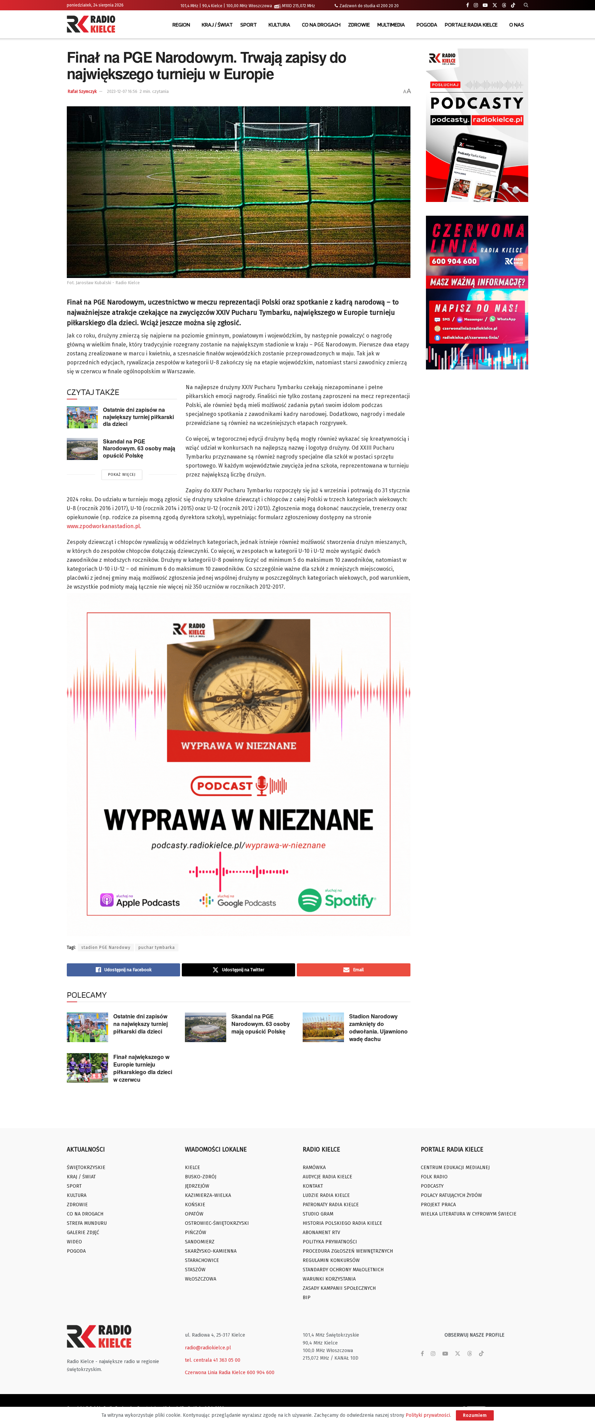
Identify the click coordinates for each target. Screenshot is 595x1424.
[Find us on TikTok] (513, 5)
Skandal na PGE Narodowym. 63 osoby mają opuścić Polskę (139, 448)
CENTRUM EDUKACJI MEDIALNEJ (455, 1167)
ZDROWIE (359, 24)
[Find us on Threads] (504, 5)
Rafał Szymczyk (82, 91)
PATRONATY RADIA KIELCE (331, 1205)
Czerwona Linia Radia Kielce (215, 1372)
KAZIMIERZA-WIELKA (208, 1195)
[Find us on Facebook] (467, 5)
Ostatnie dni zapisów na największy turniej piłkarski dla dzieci (138, 417)
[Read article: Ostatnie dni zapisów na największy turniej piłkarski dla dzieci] (82, 417)
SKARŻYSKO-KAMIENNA (211, 1251)
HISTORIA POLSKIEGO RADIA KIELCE (342, 1223)
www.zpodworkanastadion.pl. (104, 526)
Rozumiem (475, 1415)
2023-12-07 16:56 (122, 91)
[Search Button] (526, 5)
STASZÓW (195, 1270)
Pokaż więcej (122, 474)
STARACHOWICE (202, 1260)
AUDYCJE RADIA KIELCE (327, 1177)
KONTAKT (313, 1186)
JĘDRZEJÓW (197, 1186)
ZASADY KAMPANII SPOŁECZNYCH (339, 1288)
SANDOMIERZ (200, 1242)
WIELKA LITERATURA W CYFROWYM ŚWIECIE (468, 1214)
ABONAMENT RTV (321, 1232)
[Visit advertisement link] (477, 125)
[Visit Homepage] (92, 24)
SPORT (248, 24)
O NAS (516, 24)
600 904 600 (260, 1372)
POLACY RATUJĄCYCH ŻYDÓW (451, 1195)
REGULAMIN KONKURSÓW (331, 1260)
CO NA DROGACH (321, 24)
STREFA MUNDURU (87, 1223)
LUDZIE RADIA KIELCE (326, 1195)
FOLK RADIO (434, 1177)
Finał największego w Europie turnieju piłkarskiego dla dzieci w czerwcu (142, 1068)
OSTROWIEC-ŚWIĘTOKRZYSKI (217, 1223)
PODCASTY (432, 1186)
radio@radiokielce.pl (208, 1348)
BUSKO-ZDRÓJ (200, 1177)
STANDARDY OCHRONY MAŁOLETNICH (343, 1270)
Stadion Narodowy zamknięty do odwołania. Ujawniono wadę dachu (378, 1027)
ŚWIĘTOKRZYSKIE (86, 1167)
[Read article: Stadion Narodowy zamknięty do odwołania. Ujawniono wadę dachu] (323, 1027)
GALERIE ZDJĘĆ (83, 1232)
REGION (181, 24)
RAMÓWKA (314, 1167)
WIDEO (74, 1242)
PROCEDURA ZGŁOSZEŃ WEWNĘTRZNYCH (348, 1251)
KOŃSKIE (195, 1205)
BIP (307, 1297)
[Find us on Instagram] (476, 5)
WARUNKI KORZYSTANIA (329, 1279)
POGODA (427, 24)
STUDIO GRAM (318, 1214)
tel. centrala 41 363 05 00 (212, 1360)
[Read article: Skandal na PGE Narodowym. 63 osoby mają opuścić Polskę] (82, 449)
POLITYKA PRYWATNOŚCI (330, 1242)
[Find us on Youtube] (485, 5)
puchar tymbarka (156, 947)
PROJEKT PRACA (438, 1205)
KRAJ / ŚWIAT (217, 24)
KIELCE (192, 1167)
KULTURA (279, 24)
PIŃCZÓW (195, 1232)
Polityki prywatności (428, 1415)
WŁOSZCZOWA (200, 1279)
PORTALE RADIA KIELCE (471, 24)
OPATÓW (194, 1214)
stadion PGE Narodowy (106, 947)
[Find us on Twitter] (494, 5)
